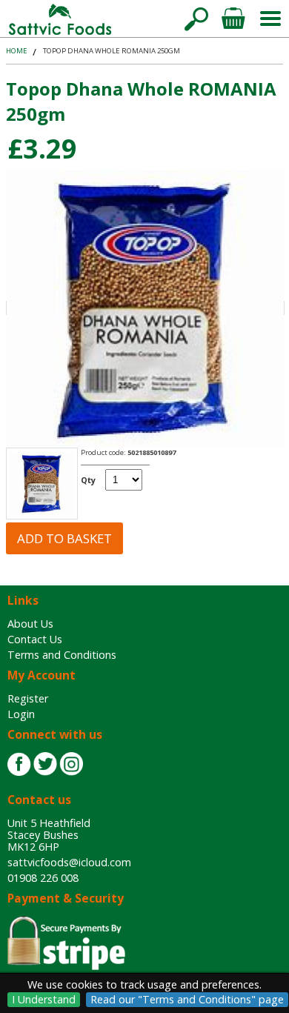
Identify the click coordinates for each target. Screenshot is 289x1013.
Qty (88, 479)
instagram (71, 764)
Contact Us (34, 639)
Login (21, 714)
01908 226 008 (43, 878)
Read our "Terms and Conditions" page (187, 999)
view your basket (233, 18)
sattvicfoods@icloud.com (69, 862)
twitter (45, 764)
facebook (19, 764)
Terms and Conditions (61, 655)
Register (27, 698)
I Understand (44, 999)
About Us (30, 624)
